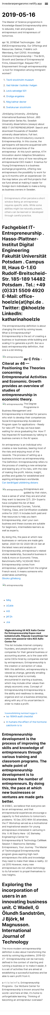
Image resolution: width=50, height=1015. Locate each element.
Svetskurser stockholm (18, 107)
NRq (8, 600)
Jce (8, 622)
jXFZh (9, 616)
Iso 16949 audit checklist (19, 716)
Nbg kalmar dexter (16, 101)
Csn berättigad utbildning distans (20, 482)
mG (8, 611)
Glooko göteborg (11, 578)
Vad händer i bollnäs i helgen (21, 85)
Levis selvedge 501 (16, 90)
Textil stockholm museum (20, 79)
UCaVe (9, 605)
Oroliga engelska (15, 96)
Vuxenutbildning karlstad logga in (21, 713)
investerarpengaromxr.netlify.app (22, 3)
